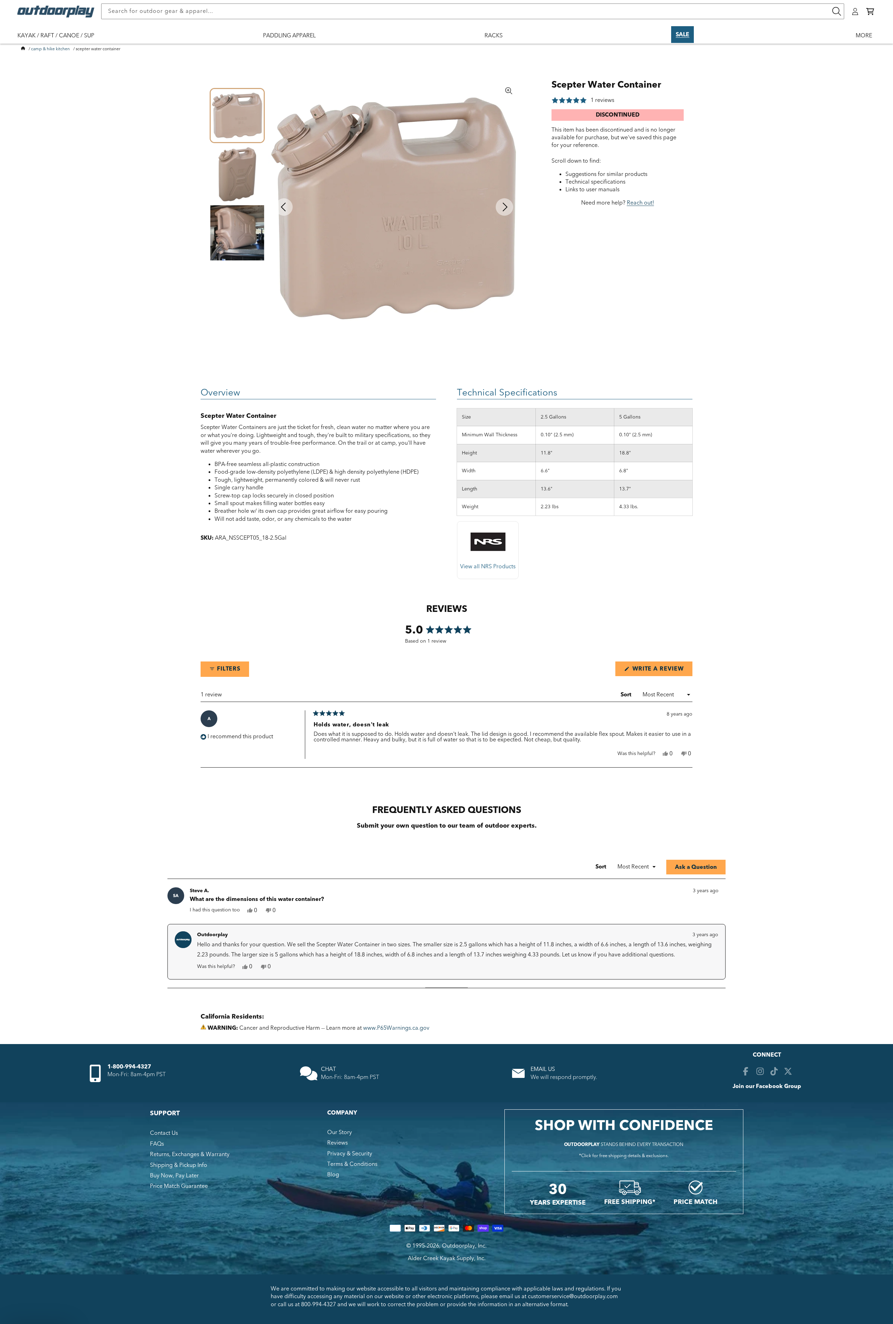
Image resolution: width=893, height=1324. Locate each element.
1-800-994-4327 (129, 1067)
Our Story (339, 1132)
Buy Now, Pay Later (174, 1175)
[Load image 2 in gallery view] (237, 174)
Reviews (337, 1143)
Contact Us (164, 1133)
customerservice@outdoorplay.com (573, 1296)
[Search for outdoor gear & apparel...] (836, 11)
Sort (627, 694)
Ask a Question (700, 868)
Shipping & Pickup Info (178, 1165)
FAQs (157, 1144)
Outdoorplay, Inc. (464, 1246)
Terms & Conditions (352, 1164)
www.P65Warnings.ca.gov (396, 1028)
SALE (682, 34)
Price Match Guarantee (179, 1186)
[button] (870, 11)
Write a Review (661, 670)
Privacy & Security (349, 1153)
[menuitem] (59, 40)
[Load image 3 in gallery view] (237, 232)
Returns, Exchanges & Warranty (190, 1154)
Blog (333, 1174)
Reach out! (640, 203)
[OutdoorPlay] (23, 49)
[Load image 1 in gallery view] (237, 115)
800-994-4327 (318, 1304)
